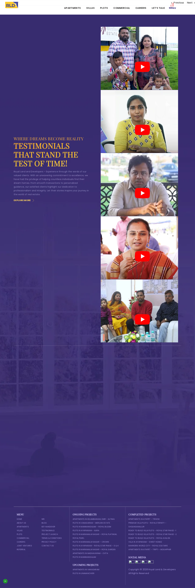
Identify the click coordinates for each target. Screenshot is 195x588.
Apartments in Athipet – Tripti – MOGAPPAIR (149, 549)
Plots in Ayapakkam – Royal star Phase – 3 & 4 (96, 545)
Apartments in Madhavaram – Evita (90, 553)
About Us (21, 523)
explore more (22, 200)
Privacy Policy (49, 542)
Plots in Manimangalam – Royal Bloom (92, 526)
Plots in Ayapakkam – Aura (86, 530)
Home (19, 519)
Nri (43, 519)
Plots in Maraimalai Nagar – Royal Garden (94, 549)
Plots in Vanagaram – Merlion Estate (91, 523)
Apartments (23, 526)
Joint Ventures (24, 545)
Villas (20, 530)
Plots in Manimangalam (84, 557)
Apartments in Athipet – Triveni (144, 519)
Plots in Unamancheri (83, 573)
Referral (21, 549)
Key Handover (48, 526)
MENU (172, 8)
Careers (21, 542)
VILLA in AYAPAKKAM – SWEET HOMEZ (145, 542)
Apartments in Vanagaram (86, 569)
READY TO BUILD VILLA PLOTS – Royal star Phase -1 (152, 530)
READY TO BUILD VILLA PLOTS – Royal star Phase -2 (152, 534)
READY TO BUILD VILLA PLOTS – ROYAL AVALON (149, 538)
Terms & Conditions (52, 538)
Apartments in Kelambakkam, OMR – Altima (94, 519)
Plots (19, 534)
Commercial (23, 538)
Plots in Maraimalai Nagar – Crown (91, 542)
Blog (44, 523)
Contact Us (48, 545)
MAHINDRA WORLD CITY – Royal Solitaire (148, 545)
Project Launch (50, 534)
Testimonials (48, 530)
